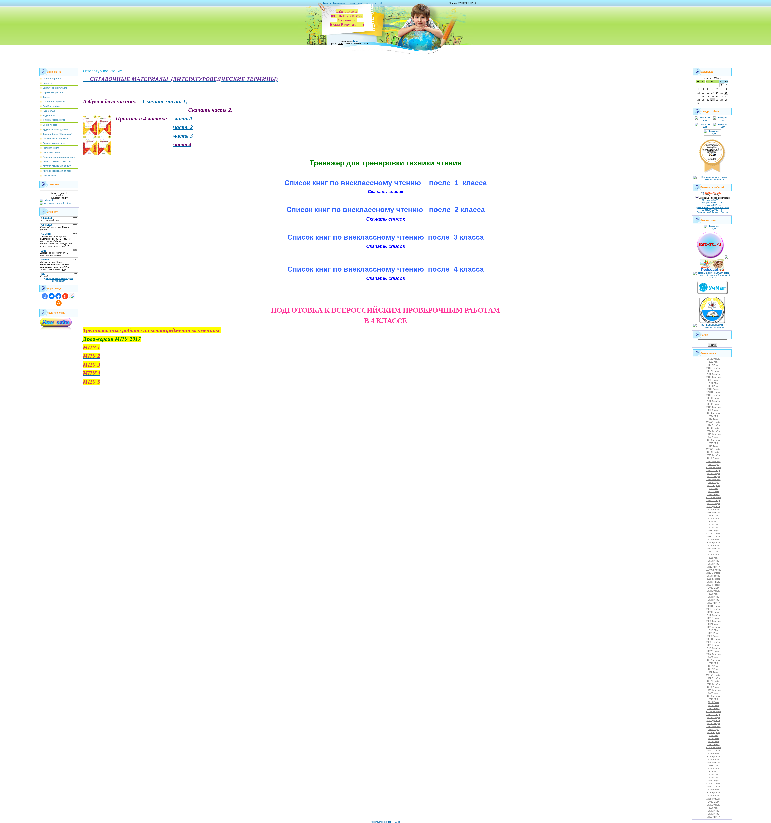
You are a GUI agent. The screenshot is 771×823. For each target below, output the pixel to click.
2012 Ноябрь (713, 371)
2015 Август (713, 446)
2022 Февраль (713, 654)
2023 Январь (713, 687)
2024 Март (713, 729)
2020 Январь (713, 582)
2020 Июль (713, 600)
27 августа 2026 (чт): (712, 200)
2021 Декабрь (713, 648)
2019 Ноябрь (713, 576)
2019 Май (713, 557)
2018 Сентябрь (713, 533)
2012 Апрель (713, 359)
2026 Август (713, 817)
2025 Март (713, 765)
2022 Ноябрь (713, 681)
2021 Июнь (713, 633)
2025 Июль (713, 777)
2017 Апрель (713, 485)
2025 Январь (713, 759)
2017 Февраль (713, 479)
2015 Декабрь (713, 455)
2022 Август (713, 672)
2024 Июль (713, 741)
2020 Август (713, 603)
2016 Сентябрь (713, 467)
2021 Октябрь (713, 642)
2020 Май (713, 594)
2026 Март (713, 802)
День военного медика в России (712, 207)
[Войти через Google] (72, 296)
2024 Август (713, 744)
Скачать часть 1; (165, 101)
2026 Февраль (713, 798)
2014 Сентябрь (713, 422)
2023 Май (713, 699)
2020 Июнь (713, 597)
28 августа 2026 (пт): (712, 205)
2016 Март (713, 464)
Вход (374, 3)
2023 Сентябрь (713, 711)
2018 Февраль (713, 512)
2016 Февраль (713, 461)
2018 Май (713, 521)
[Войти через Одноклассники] (59, 303)
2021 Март (713, 624)
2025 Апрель (713, 768)
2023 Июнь (713, 702)
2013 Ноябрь (713, 398)
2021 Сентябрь (713, 639)
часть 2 (183, 127)
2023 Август (713, 708)
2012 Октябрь (713, 368)
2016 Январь (713, 458)
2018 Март (713, 515)
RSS (381, 3)
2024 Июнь (713, 738)
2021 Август (713, 636)
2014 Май (713, 416)
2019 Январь (713, 545)
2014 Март (713, 410)
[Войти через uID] (45, 296)
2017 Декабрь (713, 506)
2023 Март (713, 693)
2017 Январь (713, 476)
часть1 (183, 118)
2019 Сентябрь (713, 570)
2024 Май (713, 735)
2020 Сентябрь (713, 606)
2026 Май (713, 808)
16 (726, 93)
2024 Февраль (713, 726)
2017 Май (713, 488)
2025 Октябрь (713, 786)
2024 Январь (713, 723)
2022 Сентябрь (713, 675)
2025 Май (713, 771)
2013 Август (713, 389)
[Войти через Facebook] (58, 296)
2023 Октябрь (713, 714)
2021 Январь (713, 618)
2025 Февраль (713, 762)
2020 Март (713, 588)
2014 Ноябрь (713, 428)
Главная (327, 3)
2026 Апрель (713, 805)
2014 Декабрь (713, 431)
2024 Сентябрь (713, 747)
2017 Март (713, 482)
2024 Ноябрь (713, 753)
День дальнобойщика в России (712, 212)
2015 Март (713, 437)
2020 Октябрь (713, 609)
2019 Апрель (713, 554)
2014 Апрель (713, 413)
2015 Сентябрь (713, 449)
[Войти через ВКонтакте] (52, 296)
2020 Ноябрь (713, 612)
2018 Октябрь (713, 536)
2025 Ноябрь (713, 789)
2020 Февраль (713, 585)
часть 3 (183, 136)
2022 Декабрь (713, 684)
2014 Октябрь (713, 425)
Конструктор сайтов (381, 822)
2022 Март (713, 657)
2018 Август (713, 530)
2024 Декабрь (713, 756)
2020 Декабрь (713, 615)
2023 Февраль (713, 690)
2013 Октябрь (713, 395)
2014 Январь (713, 404)
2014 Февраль (713, 407)
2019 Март (713, 551)
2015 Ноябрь (713, 452)
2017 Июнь (713, 491)
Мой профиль (340, 3)
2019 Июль (713, 564)
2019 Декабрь (713, 579)
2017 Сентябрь (713, 497)
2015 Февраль (713, 434)
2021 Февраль (713, 621)
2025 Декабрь (713, 792)
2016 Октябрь (713, 470)
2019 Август (713, 567)
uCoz (397, 822)
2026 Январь (713, 795)
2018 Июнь (713, 524)
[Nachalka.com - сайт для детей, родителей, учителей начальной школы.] (712, 277)
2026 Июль (713, 814)
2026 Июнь (713, 811)
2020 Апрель (713, 591)
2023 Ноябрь (713, 717)
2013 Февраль (713, 377)
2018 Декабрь (713, 542)
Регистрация (355, 3)
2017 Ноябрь (713, 503)
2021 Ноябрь (713, 645)
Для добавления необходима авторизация (58, 279)
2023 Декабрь (713, 720)
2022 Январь (713, 651)
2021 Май (713, 630)
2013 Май (713, 383)
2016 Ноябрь (713, 473)
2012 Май (713, 362)
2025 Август (713, 780)
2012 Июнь (713, 365)
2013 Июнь (713, 386)
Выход (367, 3)
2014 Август (713, 419)
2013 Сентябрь (713, 392)
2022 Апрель (713, 660)
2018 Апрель (713, 518)
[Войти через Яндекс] (65, 296)
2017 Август (713, 494)
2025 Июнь (713, 774)
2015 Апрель (713, 440)
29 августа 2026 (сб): (712, 210)
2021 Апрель (713, 627)
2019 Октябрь (713, 573)
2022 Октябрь (713, 678)
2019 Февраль (713, 548)
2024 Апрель (713, 732)
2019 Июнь (713, 561)
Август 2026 (712, 78)
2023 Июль (713, 705)
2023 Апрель (713, 696)
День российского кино (712, 202)
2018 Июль (713, 527)
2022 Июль (713, 669)
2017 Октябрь (713, 500)
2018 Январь (713, 509)
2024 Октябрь (713, 750)
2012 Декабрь (713, 374)
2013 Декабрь (713, 401)
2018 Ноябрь (713, 539)
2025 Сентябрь (713, 783)
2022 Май (713, 663)
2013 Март (713, 380)
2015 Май (713, 443)
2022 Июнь (713, 666)
